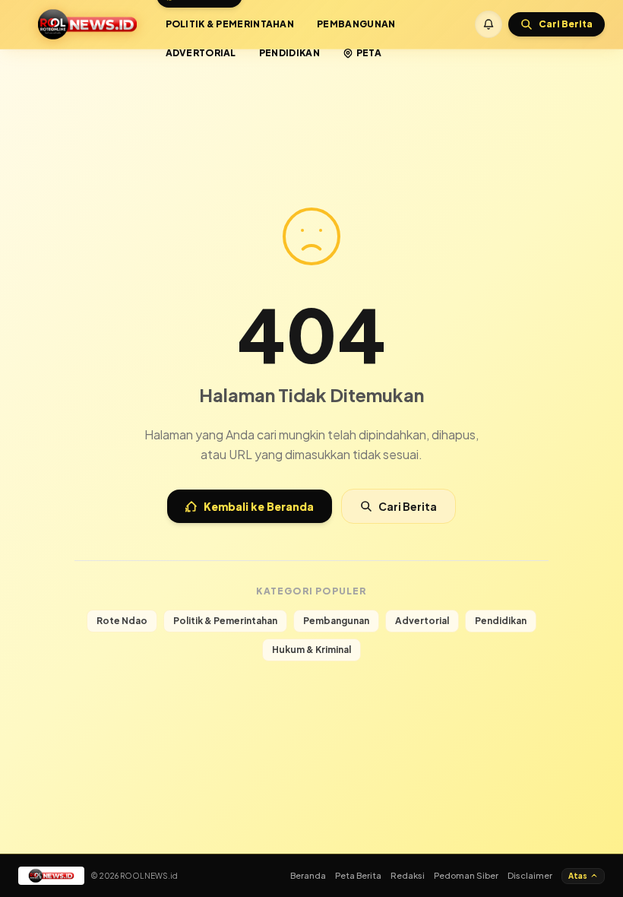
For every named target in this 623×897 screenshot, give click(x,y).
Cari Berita (407, 506)
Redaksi (408, 875)
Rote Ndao (121, 620)
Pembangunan (356, 24)
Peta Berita (358, 875)
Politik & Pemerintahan (230, 24)
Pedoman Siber (466, 875)
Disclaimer (530, 875)
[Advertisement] (311, 89)
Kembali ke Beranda (259, 506)
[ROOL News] (87, 24)
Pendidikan (289, 53)
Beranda (308, 875)
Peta (368, 53)
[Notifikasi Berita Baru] (488, 24)
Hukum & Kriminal (311, 649)
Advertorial (201, 53)
